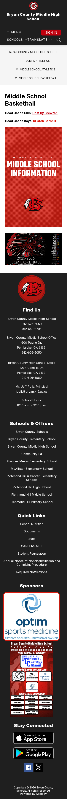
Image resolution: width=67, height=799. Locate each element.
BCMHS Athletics (38, 60)
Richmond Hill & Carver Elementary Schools (32, 478)
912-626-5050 (32, 324)
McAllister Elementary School (32, 468)
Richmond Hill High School (32, 487)
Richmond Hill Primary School (31, 502)
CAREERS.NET (31, 546)
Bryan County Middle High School (33, 52)
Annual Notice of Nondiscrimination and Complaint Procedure (31, 562)
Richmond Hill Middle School (31, 494)
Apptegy (41, 793)
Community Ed (31, 454)
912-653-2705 (32, 329)
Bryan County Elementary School (31, 439)
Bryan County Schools (32, 432)
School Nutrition (31, 524)
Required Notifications (31, 572)
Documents (32, 531)
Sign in (51, 32)
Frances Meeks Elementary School (32, 461)
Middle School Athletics (37, 69)
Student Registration (31, 553)
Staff (31, 539)
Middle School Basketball (38, 78)
